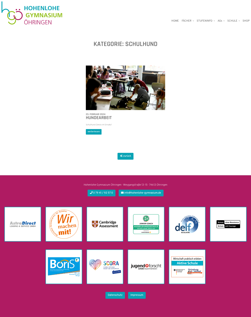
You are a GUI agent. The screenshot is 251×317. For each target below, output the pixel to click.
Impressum (136, 295)
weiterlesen (94, 132)
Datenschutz (115, 295)
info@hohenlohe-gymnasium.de (142, 193)
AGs (220, 21)
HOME (175, 21)
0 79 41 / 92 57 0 (103, 193)
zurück (127, 156)
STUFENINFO (204, 21)
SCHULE (232, 21)
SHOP (246, 21)
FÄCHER (186, 21)
